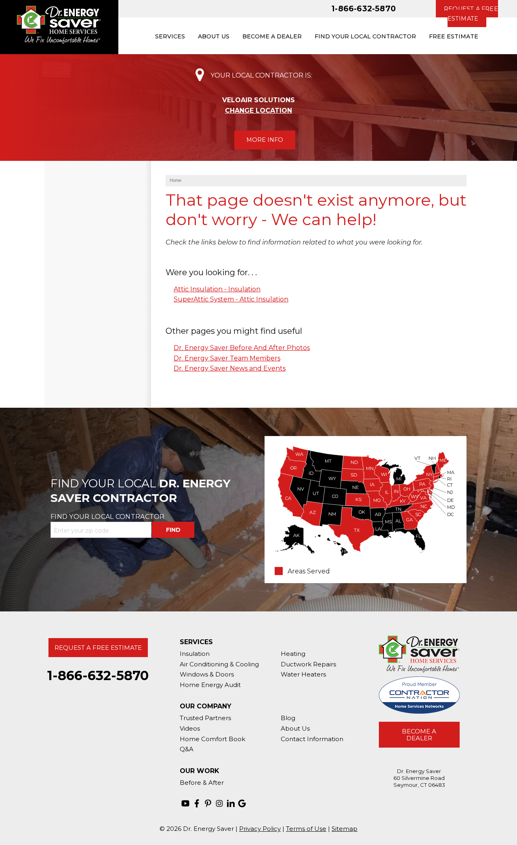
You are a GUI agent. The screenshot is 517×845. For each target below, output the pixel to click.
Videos (190, 728)
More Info (264, 139)
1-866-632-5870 (364, 8)
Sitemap (344, 828)
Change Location (258, 110)
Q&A (186, 749)
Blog (288, 718)
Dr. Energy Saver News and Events (230, 368)
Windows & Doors (207, 674)
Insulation (195, 653)
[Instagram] (219, 803)
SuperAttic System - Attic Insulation (231, 299)
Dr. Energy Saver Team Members (227, 358)
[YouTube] (185, 803)
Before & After (202, 782)
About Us (295, 728)
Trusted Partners (205, 718)
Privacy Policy (260, 828)
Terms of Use (306, 828)
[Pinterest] (208, 803)
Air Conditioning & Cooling (219, 664)
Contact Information (312, 739)
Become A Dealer (419, 734)
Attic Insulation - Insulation (217, 289)
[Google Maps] (242, 803)
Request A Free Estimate (98, 647)
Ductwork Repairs (308, 664)
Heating (293, 653)
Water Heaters (303, 674)
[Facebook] (197, 803)
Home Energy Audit (210, 685)
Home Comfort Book (212, 739)
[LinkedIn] (230, 803)
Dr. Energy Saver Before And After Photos (242, 348)
